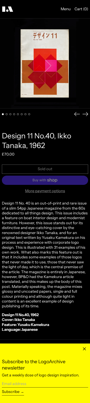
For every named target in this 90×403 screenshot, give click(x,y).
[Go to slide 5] (18, 114)
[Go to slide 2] (7, 114)
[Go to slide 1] (3, 114)
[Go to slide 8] (29, 114)
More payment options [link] (45, 191)
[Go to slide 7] (25, 114)
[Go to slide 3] (10, 114)
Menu (66, 9)
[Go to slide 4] (14, 114)
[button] (45, 63)
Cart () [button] (81, 9)
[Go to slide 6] (22, 114)
